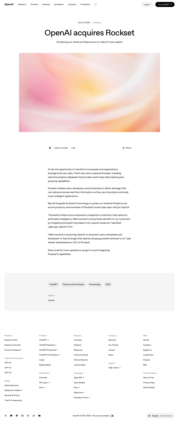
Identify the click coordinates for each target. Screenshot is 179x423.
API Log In (44, 383)
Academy (147, 345)
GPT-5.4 (7, 373)
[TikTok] (34, 415)
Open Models (79, 383)
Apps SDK (79, 378)
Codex (41, 360)
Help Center (114, 368)
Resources (78, 350)
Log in (146, 4)
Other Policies (149, 387)
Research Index (10, 340)
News (111, 355)
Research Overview (12, 345)
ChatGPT (54, 284)
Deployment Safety (13, 390)
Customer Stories (81, 355)
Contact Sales (79, 365)
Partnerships (95, 284)
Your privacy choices (100, 416)
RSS (145, 365)
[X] (5, 415)
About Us (112, 340)
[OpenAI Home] (8, 4)
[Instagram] (28, 415)
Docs (42, 387)
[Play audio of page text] (50, 148)
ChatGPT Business (47, 345)
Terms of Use (148, 378)
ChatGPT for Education (49, 355)
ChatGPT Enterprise (48, 350)
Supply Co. (147, 350)
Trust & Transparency (13, 400)
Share (128, 148)
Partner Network (81, 360)
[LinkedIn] (17, 415)
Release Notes (45, 365)
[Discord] (39, 415)
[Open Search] (95, 4)
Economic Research (12, 350)
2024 (108, 284)
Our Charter (113, 345)
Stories (146, 340)
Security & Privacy (12, 395)
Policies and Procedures (73, 284)
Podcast (146, 360)
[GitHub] (22, 415)
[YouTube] (11, 415)
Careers (112, 350)
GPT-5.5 (7, 368)
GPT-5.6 (7, 363)
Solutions (77, 345)
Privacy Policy (149, 383)
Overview (43, 378)
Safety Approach (11, 385)
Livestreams (148, 355)
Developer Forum (82, 398)
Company (96, 22)
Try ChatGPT (166, 5)
